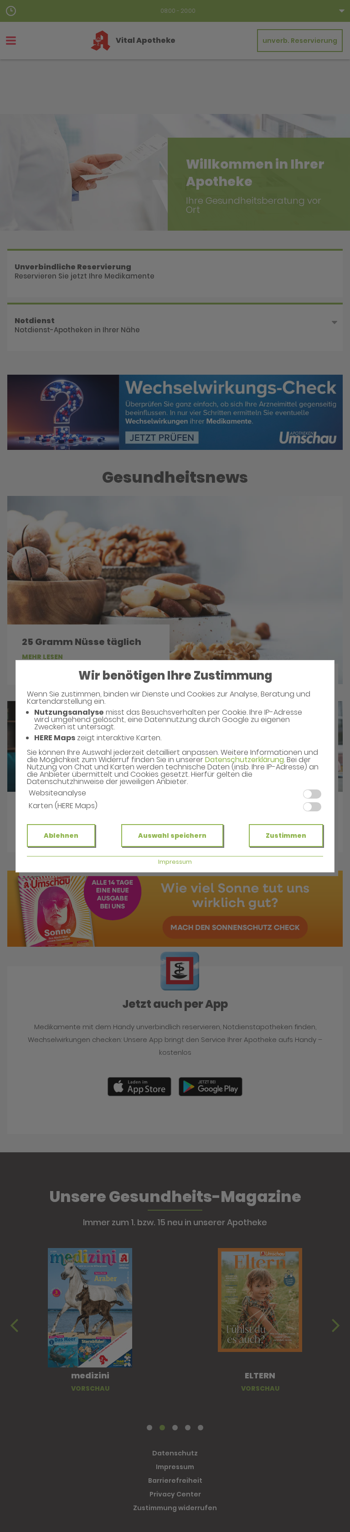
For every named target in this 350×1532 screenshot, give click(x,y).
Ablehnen (61, 835)
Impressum (175, 861)
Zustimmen (286, 835)
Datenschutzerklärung (244, 759)
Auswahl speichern (172, 835)
